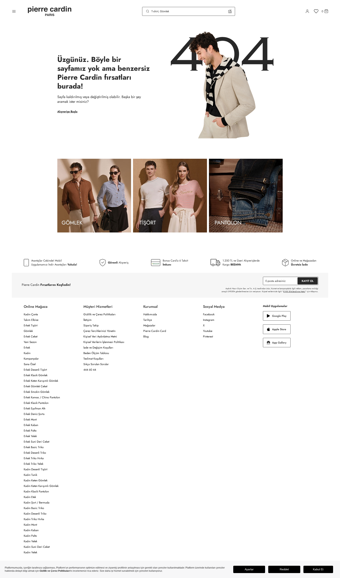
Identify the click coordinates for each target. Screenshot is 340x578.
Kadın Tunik (30, 475)
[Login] (307, 11)
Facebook (208, 314)
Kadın (27, 353)
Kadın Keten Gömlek (35, 480)
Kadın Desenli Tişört (35, 469)
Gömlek (28, 331)
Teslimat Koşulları (93, 359)
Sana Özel (30, 364)
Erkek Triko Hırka (34, 458)
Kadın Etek (30, 497)
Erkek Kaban (31, 425)
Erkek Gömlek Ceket (35, 386)
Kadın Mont (30, 525)
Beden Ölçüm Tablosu (96, 353)
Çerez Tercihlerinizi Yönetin (99, 331)
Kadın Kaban (31, 530)
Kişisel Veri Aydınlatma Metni (100, 336)
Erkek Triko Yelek (33, 464)
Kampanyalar (31, 359)
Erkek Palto (30, 431)
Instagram (208, 320)
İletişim (87, 320)
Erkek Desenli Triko (35, 453)
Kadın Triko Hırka (34, 519)
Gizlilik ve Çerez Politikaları (99, 314)
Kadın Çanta (31, 314)
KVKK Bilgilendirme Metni (294, 291)
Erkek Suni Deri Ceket (36, 442)
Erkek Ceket (30, 336)
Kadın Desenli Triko (35, 514)
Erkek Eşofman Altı (34, 408)
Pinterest (208, 336)
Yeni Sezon (30, 342)
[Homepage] (49, 11)
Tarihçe (147, 320)
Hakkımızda (150, 314)
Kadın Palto (30, 536)
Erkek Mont (30, 419)
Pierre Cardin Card (154, 331)
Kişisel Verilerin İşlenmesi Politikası (103, 342)
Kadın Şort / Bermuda (36, 502)
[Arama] (147, 11)
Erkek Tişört (30, 325)
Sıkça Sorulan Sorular (96, 364)
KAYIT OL (308, 281)
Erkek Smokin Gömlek (36, 392)
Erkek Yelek (30, 436)
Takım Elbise (31, 320)
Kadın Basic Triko (34, 508)
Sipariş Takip (91, 325)
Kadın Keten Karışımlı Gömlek (41, 486)
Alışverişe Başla (67, 111)
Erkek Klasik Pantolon (36, 403)
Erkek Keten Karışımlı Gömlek (41, 381)
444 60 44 (89, 370)
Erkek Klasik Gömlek (35, 375)
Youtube (207, 331)
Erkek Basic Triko (34, 447)
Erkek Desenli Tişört (35, 370)
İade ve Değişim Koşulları (98, 347)
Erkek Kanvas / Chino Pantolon (42, 397)
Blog (146, 336)
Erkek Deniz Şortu (34, 414)
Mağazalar (149, 325)
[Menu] (14, 11)
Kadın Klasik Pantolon (36, 491)
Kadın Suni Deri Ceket (37, 547)
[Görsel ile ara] (230, 11)
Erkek (27, 347)
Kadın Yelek (30, 541)
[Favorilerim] (316, 11)
